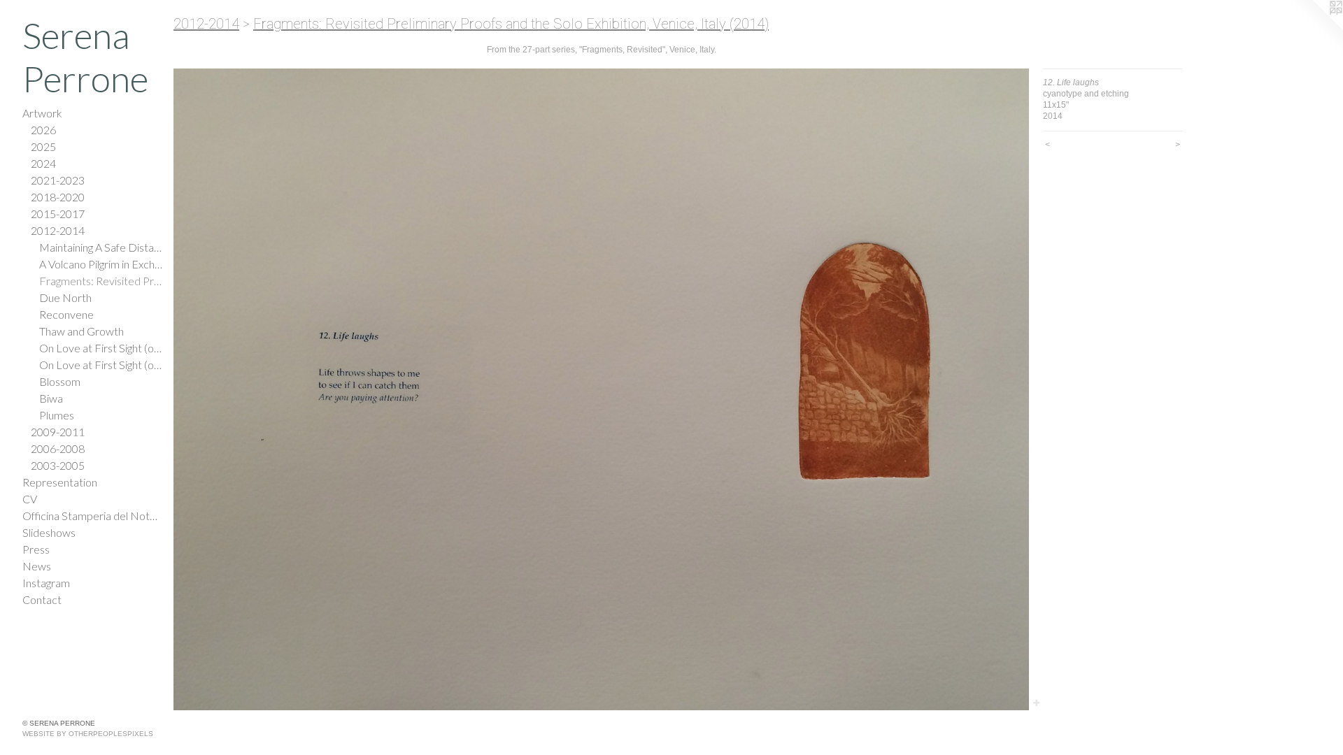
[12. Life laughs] (601, 389)
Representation (59, 482)
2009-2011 (58, 431)
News (36, 566)
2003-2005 (58, 465)
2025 (43, 146)
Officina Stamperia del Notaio (92, 515)
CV (29, 498)
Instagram (46, 582)
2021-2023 (58, 180)
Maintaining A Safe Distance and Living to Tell (100, 247)
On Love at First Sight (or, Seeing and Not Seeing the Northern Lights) (100, 347)
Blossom (59, 381)
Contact (42, 599)
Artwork (42, 113)
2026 (43, 129)
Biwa (51, 398)
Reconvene (66, 314)
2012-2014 (58, 230)
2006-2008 (58, 448)
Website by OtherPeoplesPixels (87, 734)
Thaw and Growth (81, 331)
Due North (65, 297)
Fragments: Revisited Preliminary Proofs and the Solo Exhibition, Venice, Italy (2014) (100, 280)
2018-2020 (58, 196)
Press (36, 549)
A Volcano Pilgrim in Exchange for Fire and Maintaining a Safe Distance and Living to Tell (100, 264)
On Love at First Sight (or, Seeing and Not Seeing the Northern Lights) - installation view (100, 364)
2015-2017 (58, 213)
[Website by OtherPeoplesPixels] (1315, 28)
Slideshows (49, 532)
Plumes (56, 415)
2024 (43, 163)
